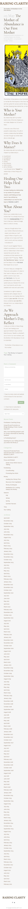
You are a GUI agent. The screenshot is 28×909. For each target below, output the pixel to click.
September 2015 (8, 801)
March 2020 (7, 662)
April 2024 (7, 543)
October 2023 (8, 559)
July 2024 (6, 540)
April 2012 (6, 878)
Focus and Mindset (9, 460)
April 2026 (7, 518)
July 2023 (6, 565)
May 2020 (6, 656)
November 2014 (8, 823)
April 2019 (6, 690)
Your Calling (7, 509)
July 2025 (6, 529)
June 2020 (7, 654)
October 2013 (8, 848)
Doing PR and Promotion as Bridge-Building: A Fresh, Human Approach (13, 427)
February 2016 (8, 790)
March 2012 (7, 881)
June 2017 (6, 751)
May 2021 (6, 626)
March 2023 (7, 576)
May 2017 (6, 754)
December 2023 (8, 554)
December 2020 (8, 640)
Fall (7, 495)
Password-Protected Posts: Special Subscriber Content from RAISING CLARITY (13, 452)
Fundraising (7, 468)
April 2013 (6, 856)
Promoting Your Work (12, 473)
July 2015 (6, 806)
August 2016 (7, 773)
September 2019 (8, 676)
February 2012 (8, 884)
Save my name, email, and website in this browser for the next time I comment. (14, 396)
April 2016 (6, 784)
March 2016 (7, 787)
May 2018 (6, 720)
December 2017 (8, 734)
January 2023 (7, 582)
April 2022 (6, 604)
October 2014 (8, 826)
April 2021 (6, 629)
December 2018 (8, 701)
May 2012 (6, 876)
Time (5, 507)
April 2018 (6, 723)
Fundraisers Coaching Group (12, 422)
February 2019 (8, 695)
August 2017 (7, 745)
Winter (8, 498)
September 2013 (8, 851)
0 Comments (17, 39)
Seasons (6, 492)
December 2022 (8, 584)
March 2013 (7, 859)
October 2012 (8, 867)
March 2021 (7, 631)
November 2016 (8, 765)
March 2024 (7, 545)
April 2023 (6, 573)
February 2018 (8, 729)
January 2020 (7, 665)
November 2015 (8, 795)
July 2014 (6, 834)
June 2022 (6, 598)
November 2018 (8, 704)
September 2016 (8, 770)
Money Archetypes (11, 485)
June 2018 (7, 717)
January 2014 (7, 845)
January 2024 (7, 551)
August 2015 (7, 803)
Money (6, 39)
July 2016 (6, 776)
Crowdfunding (10, 470)
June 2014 (7, 837)
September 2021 (8, 618)
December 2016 (8, 762)
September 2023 (8, 562)
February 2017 (8, 759)
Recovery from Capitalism (13, 482)
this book (20, 262)
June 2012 (6, 873)
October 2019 (8, 673)
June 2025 (7, 532)
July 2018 (6, 715)
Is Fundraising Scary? (10, 438)
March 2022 (7, 607)
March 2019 (7, 693)
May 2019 (6, 687)
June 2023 (7, 568)
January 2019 (7, 698)
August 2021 (7, 620)
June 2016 (7, 779)
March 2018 (7, 726)
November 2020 (8, 643)
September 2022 (8, 593)
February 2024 (8, 548)
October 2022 (8, 590)
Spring (8, 501)
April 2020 (7, 659)
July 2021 (6, 623)
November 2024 (8, 534)
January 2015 (7, 820)
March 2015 (7, 817)
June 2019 (7, 684)
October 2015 (8, 798)
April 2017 (6, 756)
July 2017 (6, 748)
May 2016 (6, 781)
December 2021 (8, 612)
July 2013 (6, 853)
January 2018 (7, 731)
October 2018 (8, 706)
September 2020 (9, 648)
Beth (11, 39)
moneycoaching (14, 219)
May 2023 (6, 570)
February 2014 (8, 842)
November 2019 (8, 670)
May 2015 (6, 812)
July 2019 (6, 681)
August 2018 (7, 712)
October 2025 (8, 523)
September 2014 (8, 828)
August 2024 (7, 537)
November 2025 (8, 521)
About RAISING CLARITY (11, 457)
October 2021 (8, 615)
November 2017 (8, 737)
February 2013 (8, 862)
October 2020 (8, 645)
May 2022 (6, 601)
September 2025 (8, 526)
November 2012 (8, 865)
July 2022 (6, 595)
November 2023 (8, 557)
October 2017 (8, 740)
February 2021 (8, 634)
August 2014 (7, 831)
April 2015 (6, 815)
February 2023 (8, 579)
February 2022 (8, 609)
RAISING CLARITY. (14, 202)
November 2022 (8, 587)
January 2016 (7, 792)
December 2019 (8, 668)
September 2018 (8, 709)
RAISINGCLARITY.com (17, 907)
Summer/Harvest (11, 503)
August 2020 (7, 651)
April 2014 (6, 840)
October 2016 (8, 767)
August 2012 (7, 870)
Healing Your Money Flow (13, 479)
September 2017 (8, 742)
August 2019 (7, 679)
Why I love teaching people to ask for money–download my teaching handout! (14, 433)
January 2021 (7, 637)
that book (9, 278)
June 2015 (6, 809)
